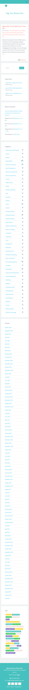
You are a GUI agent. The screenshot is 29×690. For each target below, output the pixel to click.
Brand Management (10, 168)
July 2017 (7, 492)
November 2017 (9, 479)
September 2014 (9, 588)
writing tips (18, 633)
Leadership (8, 236)
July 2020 (7, 377)
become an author (19, 629)
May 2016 (7, 529)
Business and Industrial (11, 172)
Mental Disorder (10, 251)
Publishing (8, 280)
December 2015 (9, 542)
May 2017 (7, 499)
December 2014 (9, 578)
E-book (7, 648)
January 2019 (8, 433)
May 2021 (7, 344)
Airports (8, 157)
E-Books (8, 200)
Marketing (8, 247)
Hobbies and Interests (11, 226)
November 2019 (9, 400)
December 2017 (9, 476)
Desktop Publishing (10, 190)
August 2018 (8, 449)
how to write (15, 636)
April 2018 (7, 463)
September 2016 (9, 522)
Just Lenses (8, 111)
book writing (8, 614)
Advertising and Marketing (12, 150)
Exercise (8, 208)
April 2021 (7, 347)
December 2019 (9, 397)
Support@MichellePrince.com (15, 680)
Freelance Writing (10, 211)
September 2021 (9, 331)
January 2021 (8, 357)
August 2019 (8, 410)
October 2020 (8, 367)
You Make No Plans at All (15, 34)
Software (8, 301)
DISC (7, 193)
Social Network (9, 298)
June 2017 (7, 496)
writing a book (9, 624)
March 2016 (8, 535)
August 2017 (8, 489)
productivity (8, 617)
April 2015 (7, 565)
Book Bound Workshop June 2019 (12, 621)
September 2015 (9, 552)
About (12, 686)
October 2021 (8, 327)
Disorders (8, 197)
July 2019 (7, 413)
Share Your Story (16, 614)
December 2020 (9, 360)
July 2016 (7, 525)
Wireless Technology (11, 312)
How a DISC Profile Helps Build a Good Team (14, 88)
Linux (7, 240)
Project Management (11, 276)
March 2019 (8, 426)
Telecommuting (9, 309)
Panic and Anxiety (10, 258)
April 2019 (7, 423)
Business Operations (11, 175)
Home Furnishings (10, 229)
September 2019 (9, 406)
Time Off (21, 30)
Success (8, 305)
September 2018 (9, 446)
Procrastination (15, 640)
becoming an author (10, 629)
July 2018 (7, 453)
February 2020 (8, 390)
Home (8, 686)
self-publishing (9, 290)
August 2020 (8, 373)
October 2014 (8, 585)
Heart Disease (9, 222)
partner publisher (18, 650)
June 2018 (7, 456)
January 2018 (8, 473)
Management (9, 244)
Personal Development (11, 262)
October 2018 (8, 443)
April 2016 (7, 532)
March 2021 (8, 350)
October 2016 (8, 519)
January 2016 (8, 539)
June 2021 (7, 340)
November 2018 (9, 440)
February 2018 (8, 469)
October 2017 (8, 483)
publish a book (9, 636)
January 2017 (8, 512)
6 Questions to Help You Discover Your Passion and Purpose (14, 82)
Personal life (17, 638)
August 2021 (8, 334)
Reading (8, 283)
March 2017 (8, 506)
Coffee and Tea (9, 182)
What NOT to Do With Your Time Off (14, 27)
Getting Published (10, 215)
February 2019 (8, 430)
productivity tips (15, 617)
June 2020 (7, 380)
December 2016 (9, 516)
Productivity (9, 269)
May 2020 (7, 383)
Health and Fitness (10, 218)
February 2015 (8, 572)
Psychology (8, 640)
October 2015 (8, 549)
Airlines (7, 154)
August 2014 (8, 592)
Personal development (10, 633)
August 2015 (8, 555)
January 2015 (8, 575)
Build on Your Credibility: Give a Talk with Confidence (14, 93)
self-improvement (15, 30)
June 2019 (7, 416)
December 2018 (9, 436)
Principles (8, 265)
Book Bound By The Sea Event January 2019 (14, 626)
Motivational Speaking (11, 254)
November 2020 (9, 364)
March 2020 (8, 387)
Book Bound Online (14, 648)
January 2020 (8, 393)
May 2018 (7, 459)
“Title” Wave (16, 134)
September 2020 (9, 370)
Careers (8, 179)
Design (7, 186)
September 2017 (9, 486)
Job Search (8, 233)
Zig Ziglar (19, 645)
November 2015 (9, 545)
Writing (7, 619)
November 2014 (9, 582)
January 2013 (8, 595)
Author (7, 645)
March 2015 (8, 568)
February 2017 (8, 509)
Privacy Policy (18, 686)
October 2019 (8, 403)
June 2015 (7, 562)
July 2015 (7, 559)
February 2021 (8, 354)
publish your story (9, 638)
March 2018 (8, 466)
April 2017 (7, 502)
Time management (9, 643)
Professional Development (12, 272)
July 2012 (7, 598)
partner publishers (9, 650)
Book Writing (9, 161)
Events (7, 204)
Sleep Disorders (10, 294)
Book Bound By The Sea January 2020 (13, 631)
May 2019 (7, 420)
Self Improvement (10, 287)
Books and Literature (11, 164)
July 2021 (7, 337)
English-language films (10, 652)
